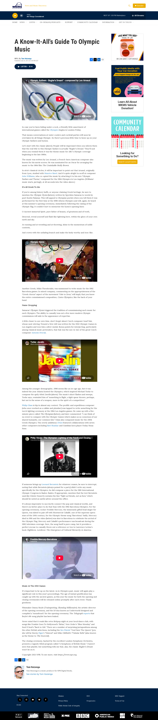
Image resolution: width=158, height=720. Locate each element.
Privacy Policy (63, 701)
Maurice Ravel (50, 173)
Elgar (40, 633)
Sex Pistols (65, 630)
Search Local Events (127, 161)
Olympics (54, 130)
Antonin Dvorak (39, 332)
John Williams (28, 176)
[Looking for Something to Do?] (127, 132)
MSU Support (119, 696)
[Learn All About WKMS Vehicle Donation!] (127, 81)
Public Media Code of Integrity (69, 706)
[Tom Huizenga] (19, 672)
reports (86, 613)
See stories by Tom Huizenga (39, 674)
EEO (88, 696)
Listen (32, 22)
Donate (140, 6)
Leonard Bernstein (50, 484)
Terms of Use (119, 701)
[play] (15, 15)
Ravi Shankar (53, 425)
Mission (61, 696)
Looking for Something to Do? (127, 155)
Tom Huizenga (26, 58)
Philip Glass (27, 405)
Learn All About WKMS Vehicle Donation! (127, 105)
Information (108, 22)
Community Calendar (87, 22)
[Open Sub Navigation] (26, 22)
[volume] (21, 15)
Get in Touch (125, 22)
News (22, 22)
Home (15, 22)
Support (69, 22)
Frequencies (91, 701)
